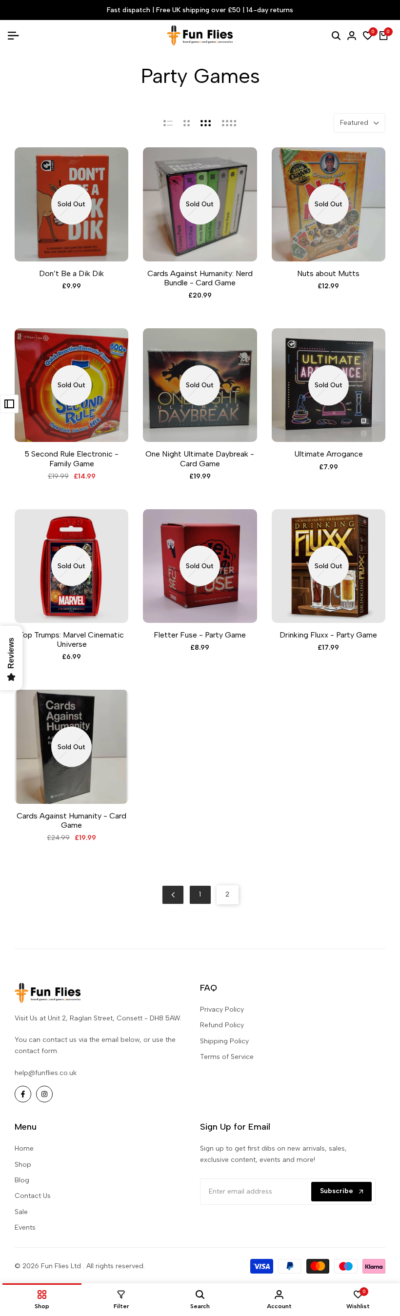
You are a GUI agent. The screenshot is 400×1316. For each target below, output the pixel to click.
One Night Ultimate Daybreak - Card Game (199, 458)
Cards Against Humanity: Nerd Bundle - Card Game (200, 278)
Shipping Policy (224, 1041)
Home (24, 1148)
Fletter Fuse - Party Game (200, 634)
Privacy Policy (222, 1009)
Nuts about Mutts (328, 273)
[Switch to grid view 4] (229, 123)
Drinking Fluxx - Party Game (328, 634)
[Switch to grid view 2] (186, 123)
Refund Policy (222, 1025)
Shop (23, 1164)
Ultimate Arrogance (328, 454)
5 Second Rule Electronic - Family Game (71, 458)
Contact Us (33, 1196)
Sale (21, 1212)
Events (25, 1227)
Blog (22, 1180)
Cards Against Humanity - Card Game (71, 820)
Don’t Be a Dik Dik (71, 273)
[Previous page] (173, 894)
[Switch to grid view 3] (206, 123)
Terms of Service (227, 1057)
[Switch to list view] (168, 123)
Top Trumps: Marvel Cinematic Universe (71, 639)
